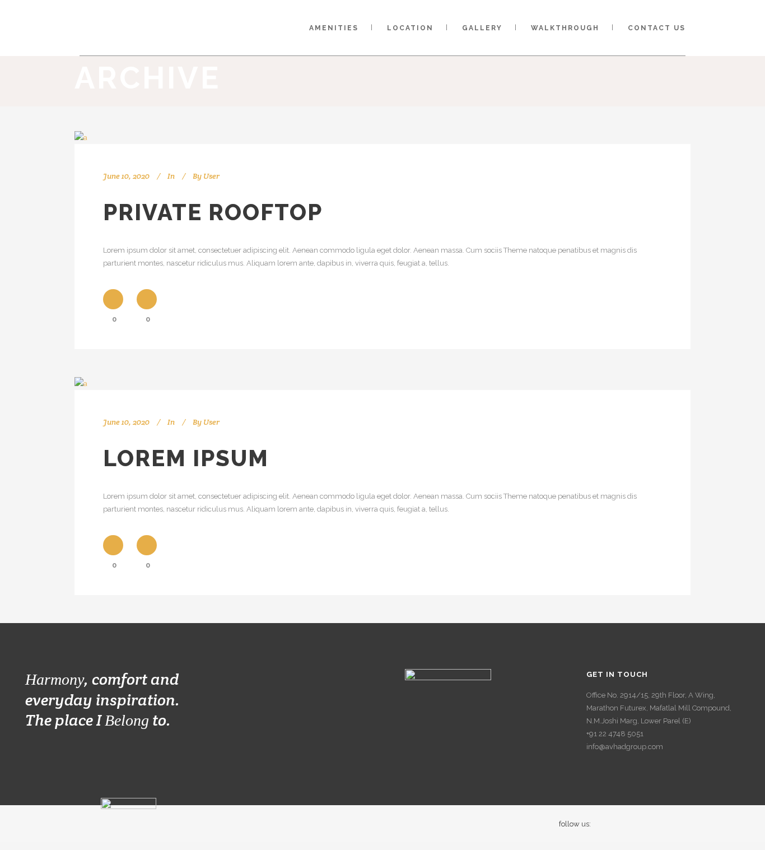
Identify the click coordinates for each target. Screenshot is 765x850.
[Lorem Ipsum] (80, 383)
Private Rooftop (213, 212)
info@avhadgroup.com (624, 746)
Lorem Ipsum (186, 458)
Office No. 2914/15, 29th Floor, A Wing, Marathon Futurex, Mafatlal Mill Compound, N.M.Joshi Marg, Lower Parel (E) (658, 708)
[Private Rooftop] (80, 137)
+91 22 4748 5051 (614, 734)
